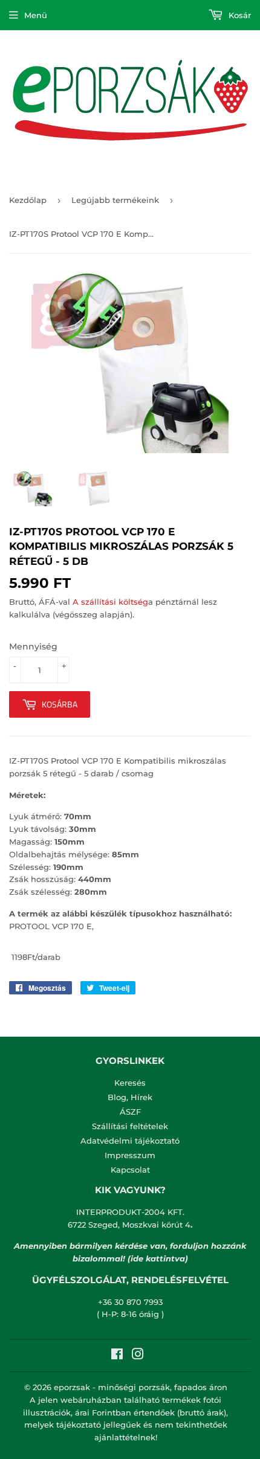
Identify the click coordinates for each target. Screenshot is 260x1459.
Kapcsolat (130, 1169)
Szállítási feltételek (130, 1126)
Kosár (238, 15)
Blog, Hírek (130, 1097)
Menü (35, 15)
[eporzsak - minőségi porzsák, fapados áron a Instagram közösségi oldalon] (138, 1356)
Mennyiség (33, 646)
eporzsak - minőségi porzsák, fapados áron (140, 1387)
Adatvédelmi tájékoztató (130, 1140)
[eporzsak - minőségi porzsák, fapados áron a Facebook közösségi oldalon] (117, 1356)
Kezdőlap (28, 200)
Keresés (130, 1082)
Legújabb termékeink (115, 200)
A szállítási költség (110, 602)
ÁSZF (130, 1111)
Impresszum (130, 1155)
